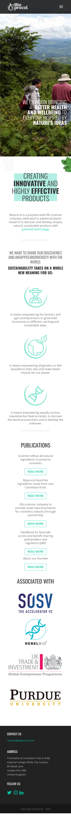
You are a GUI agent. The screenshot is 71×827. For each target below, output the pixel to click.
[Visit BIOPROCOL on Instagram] (15, 793)
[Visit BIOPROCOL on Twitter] (9, 793)
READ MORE (36, 472)
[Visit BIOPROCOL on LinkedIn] (21, 793)
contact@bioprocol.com (20, 740)
